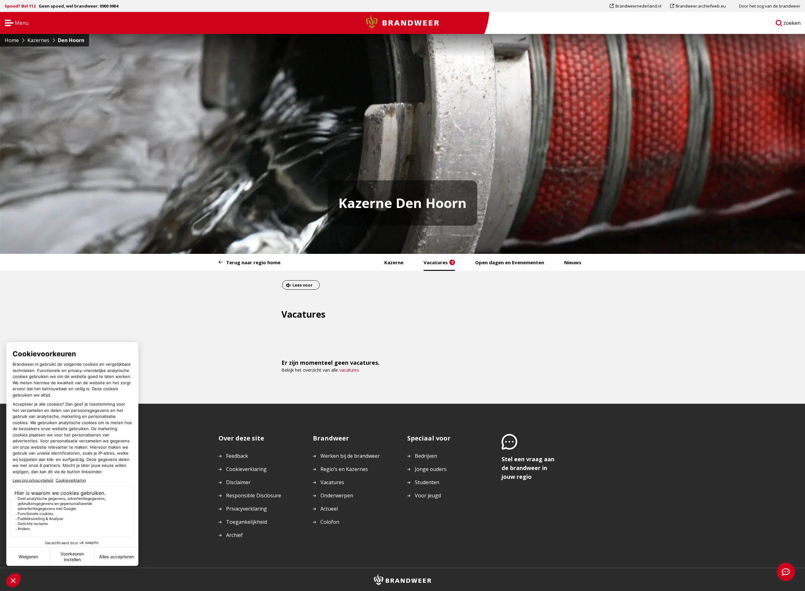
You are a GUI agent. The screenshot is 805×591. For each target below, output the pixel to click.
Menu (14, 23)
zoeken (792, 24)
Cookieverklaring (246, 469)
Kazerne (393, 262)
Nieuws (572, 262)
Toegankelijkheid (246, 521)
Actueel (329, 508)
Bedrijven (426, 455)
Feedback (237, 455)
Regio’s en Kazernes (344, 469)
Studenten (427, 482)
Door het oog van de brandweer (769, 6)
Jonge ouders (431, 469)
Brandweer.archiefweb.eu (700, 7)
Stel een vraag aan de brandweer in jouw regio (528, 467)
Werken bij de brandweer (350, 455)
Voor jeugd (428, 495)
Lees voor (302, 286)
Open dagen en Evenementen (509, 262)
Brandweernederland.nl (638, 7)
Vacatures (438, 262)
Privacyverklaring (246, 508)
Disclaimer (238, 482)
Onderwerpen (336, 495)
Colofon (329, 521)
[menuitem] (637, 6)
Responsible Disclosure (253, 495)
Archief (234, 535)
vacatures (349, 370)
